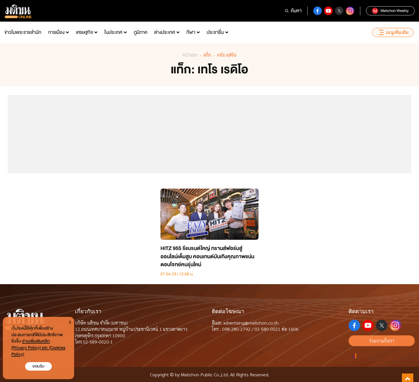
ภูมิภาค (140, 32)
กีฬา (190, 32)
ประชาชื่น (215, 32)
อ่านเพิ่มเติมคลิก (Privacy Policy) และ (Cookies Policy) (38, 348)
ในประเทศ (113, 32)
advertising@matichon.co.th (250, 323)
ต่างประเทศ (164, 32)
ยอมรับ (38, 366)
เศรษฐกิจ (84, 32)
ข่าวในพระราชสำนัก (22, 32)
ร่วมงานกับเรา (381, 341)
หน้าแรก (190, 55)
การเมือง (56, 32)
